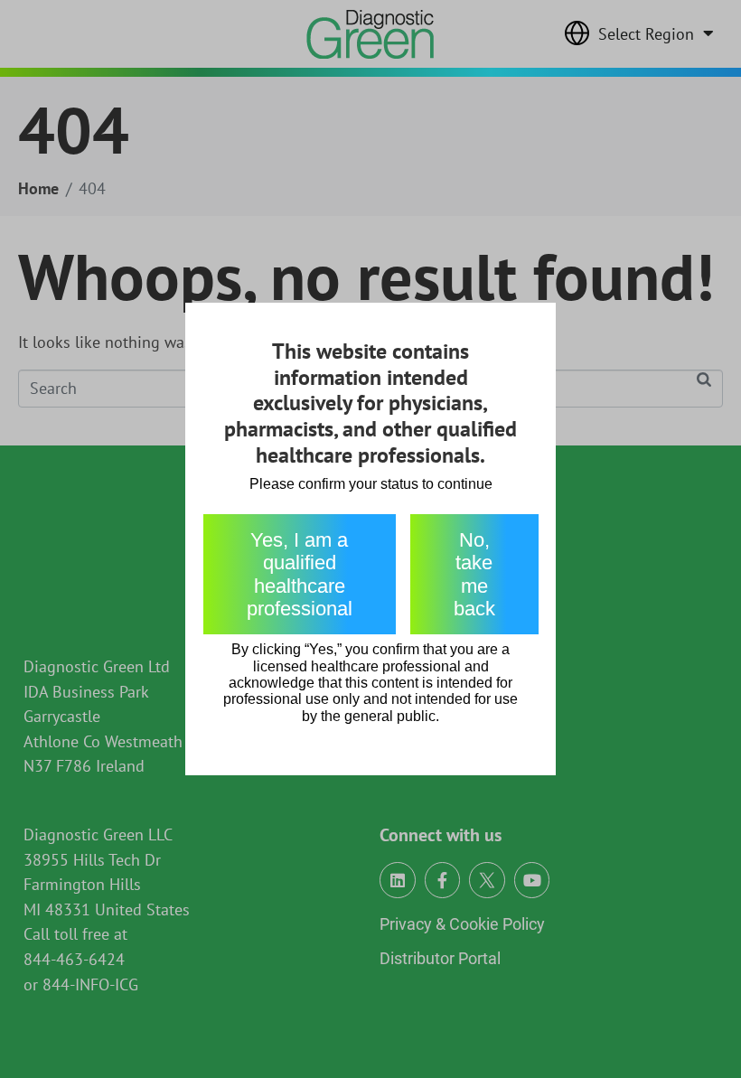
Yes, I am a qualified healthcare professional (299, 574)
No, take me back (474, 574)
